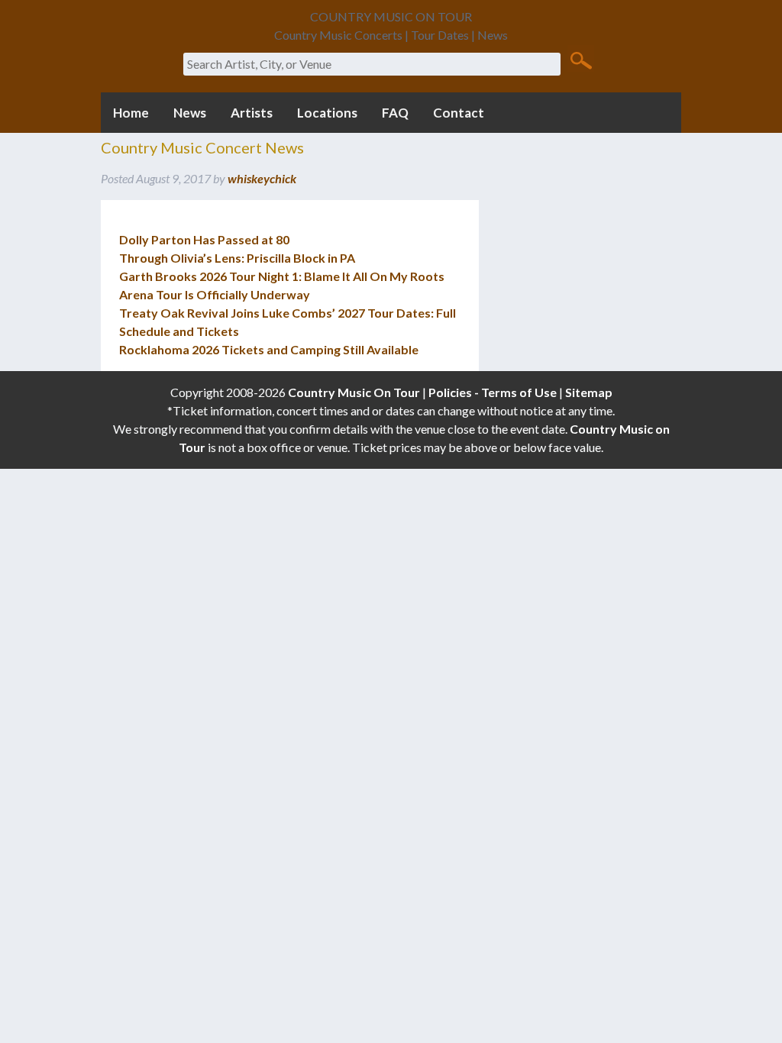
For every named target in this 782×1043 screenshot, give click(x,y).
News (189, 113)
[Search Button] (581, 59)
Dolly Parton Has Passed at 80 (204, 239)
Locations (327, 113)
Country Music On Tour (354, 392)
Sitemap (588, 392)
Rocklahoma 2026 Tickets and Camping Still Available (268, 349)
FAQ (395, 113)
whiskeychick (262, 178)
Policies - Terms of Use (492, 392)
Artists (252, 113)
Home (131, 113)
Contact (458, 113)
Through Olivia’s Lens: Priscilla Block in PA (237, 257)
